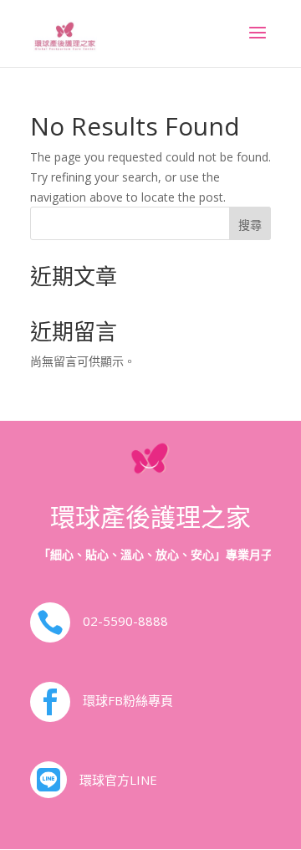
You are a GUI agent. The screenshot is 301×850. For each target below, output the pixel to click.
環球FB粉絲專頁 (128, 700)
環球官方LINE (118, 779)
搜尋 (250, 225)
